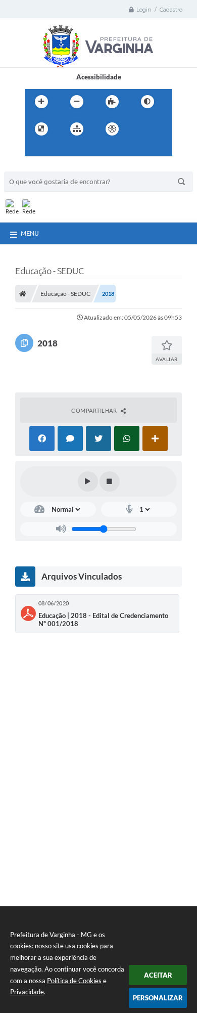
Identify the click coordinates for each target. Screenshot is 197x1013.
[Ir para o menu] (35, 150)
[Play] (88, 481)
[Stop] (110, 481)
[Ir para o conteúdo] (141, 129)
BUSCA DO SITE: (34, 166)
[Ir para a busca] (57, 150)
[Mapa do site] (76, 129)
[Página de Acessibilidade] (112, 129)
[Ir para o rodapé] (79, 150)
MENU (30, 233)
